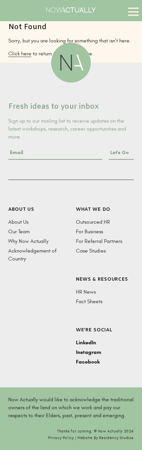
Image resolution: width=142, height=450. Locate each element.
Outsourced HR (93, 222)
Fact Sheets (89, 302)
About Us (18, 222)
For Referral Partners (99, 241)
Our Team (19, 232)
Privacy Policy (61, 437)
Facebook (88, 362)
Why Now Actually (28, 241)
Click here (19, 54)
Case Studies (91, 251)
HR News (86, 292)
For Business (89, 232)
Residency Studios (116, 437)
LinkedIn (86, 342)
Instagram (88, 352)
